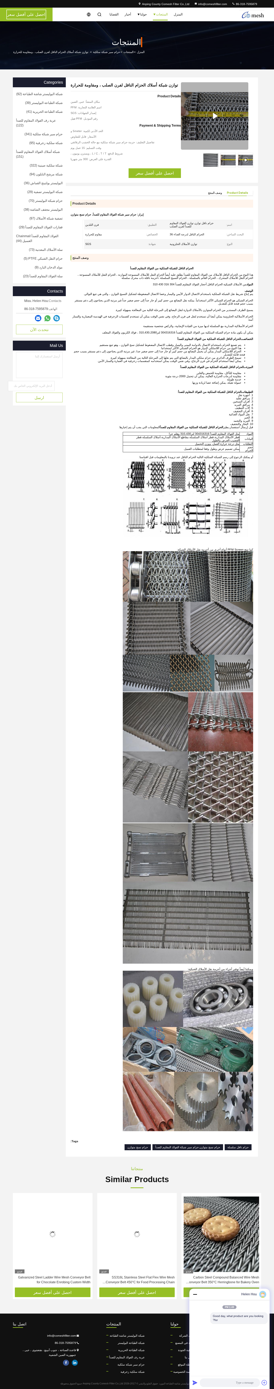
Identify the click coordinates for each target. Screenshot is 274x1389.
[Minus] (195, 1294)
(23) (43, 276)
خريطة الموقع (186, 1364)
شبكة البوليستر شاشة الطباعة (127, 1335)
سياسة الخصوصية (183, 1371)
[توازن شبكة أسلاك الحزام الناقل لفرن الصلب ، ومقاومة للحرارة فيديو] (214, 116)
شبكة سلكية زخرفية (133, 1371)
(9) (49, 267)
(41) (44, 111)
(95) (46, 143)
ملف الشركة (186, 1335)
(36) (43, 183)
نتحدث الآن (39, 329)
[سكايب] (56, 318)
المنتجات (162, 14)
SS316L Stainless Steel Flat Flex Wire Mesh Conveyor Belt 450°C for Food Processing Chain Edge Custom (140, 1280)
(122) (36, 123)
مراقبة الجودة (186, 1350)
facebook (66, 1363)
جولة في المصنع (184, 1342)
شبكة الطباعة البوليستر (131, 1342)
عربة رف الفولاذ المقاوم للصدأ (127, 1357)
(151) (38, 154)
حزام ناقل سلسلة (238, 1147)
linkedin (75, 1363)
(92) (39, 94)
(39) (44, 103)
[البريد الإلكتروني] (38, 318)
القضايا (114, 14)
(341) (43, 134)
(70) (46, 200)
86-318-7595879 (246, 4)
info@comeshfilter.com (212, 4)
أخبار (128, 14)
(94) (46, 174)
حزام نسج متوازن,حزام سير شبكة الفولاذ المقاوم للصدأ (187, 1147)
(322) (46, 165)
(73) (46, 249)
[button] (254, 1242)
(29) (45, 192)
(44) (37, 238)
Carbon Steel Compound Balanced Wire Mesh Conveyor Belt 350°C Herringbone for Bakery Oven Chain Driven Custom (223, 1280)
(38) (43, 209)
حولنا (143, 14)
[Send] (195, 1382)
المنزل (178, 14)
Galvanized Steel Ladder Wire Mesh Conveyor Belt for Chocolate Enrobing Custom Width (54, 1280)
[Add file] (264, 1382)
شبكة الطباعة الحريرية (131, 1350)
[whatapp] (47, 318)
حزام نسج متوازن (137, 1147)
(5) (43, 258)
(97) (46, 218)
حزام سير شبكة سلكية (106, 52)
